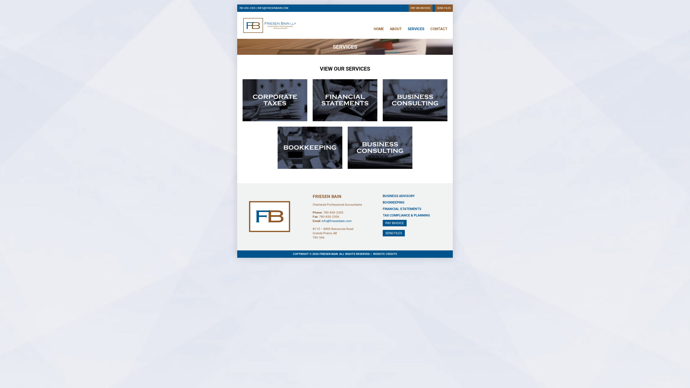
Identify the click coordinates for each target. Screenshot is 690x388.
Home (379, 29)
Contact (438, 29)
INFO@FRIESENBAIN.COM (273, 8)
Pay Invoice (394, 223)
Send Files (393, 233)
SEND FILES (444, 8)
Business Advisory (399, 196)
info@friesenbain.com (337, 221)
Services (416, 29)
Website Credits (385, 254)
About (396, 29)
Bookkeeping (393, 202)
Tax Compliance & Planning (406, 215)
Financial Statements (402, 209)
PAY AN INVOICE (421, 8)
